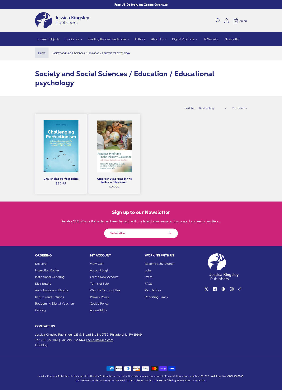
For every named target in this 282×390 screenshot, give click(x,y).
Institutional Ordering (50, 277)
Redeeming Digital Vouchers (55, 303)
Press (148, 277)
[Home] (62, 20)
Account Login (100, 270)
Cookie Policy (99, 303)
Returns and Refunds (49, 297)
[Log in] (226, 20)
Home (41, 52)
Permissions (153, 290)
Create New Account (104, 277)
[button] (218, 21)
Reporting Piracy (156, 297)
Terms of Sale (99, 283)
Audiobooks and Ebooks (51, 290)
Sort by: (190, 108)
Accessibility (98, 310)
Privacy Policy (99, 297)
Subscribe (117, 233)
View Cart (96, 263)
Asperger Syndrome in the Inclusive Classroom (114, 180)
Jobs (148, 270)
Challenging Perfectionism (61, 178)
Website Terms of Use (105, 290)
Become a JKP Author (160, 263)
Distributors (43, 283)
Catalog (40, 310)
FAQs (148, 283)
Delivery (40, 263)
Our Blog (41, 345)
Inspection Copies (47, 270)
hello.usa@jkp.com (100, 340)
